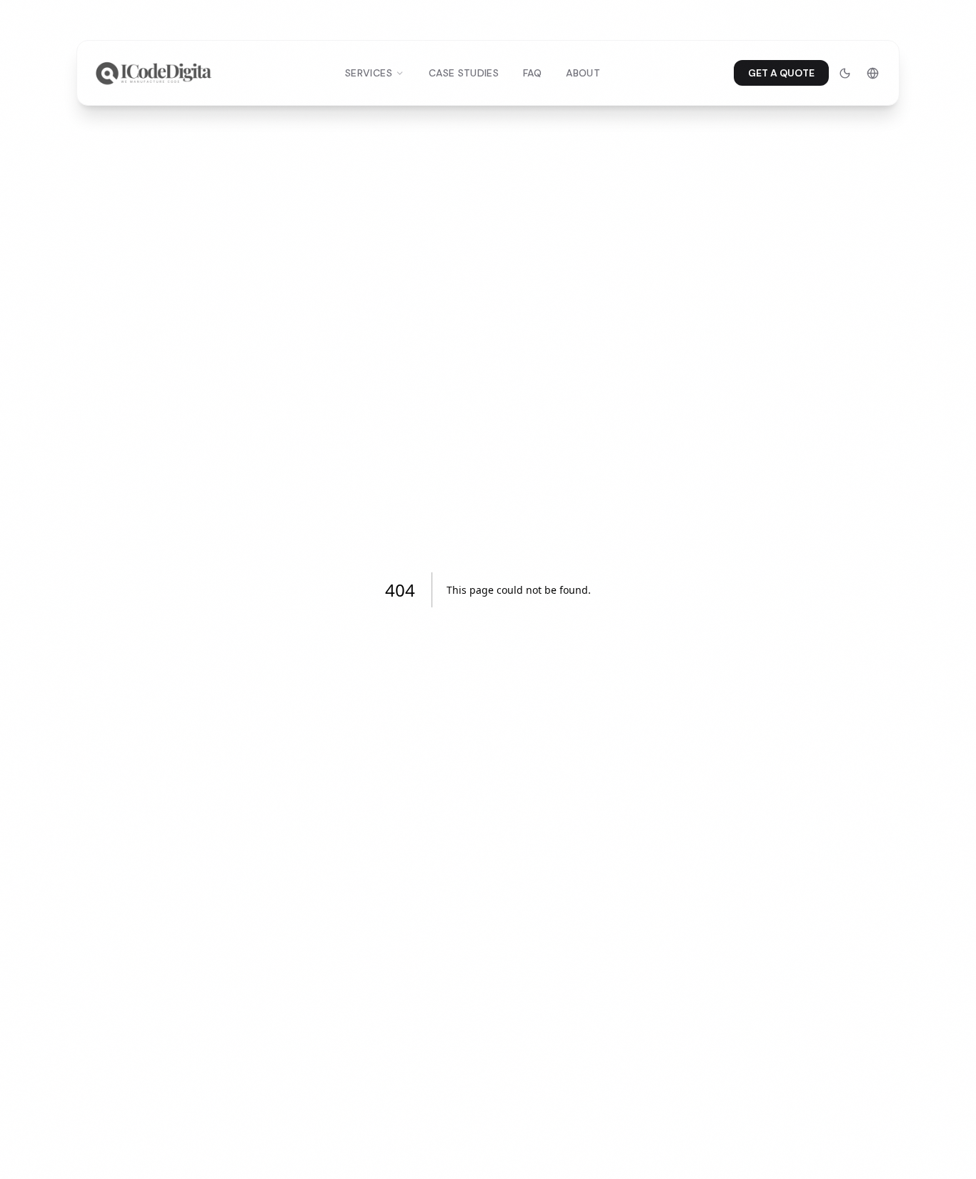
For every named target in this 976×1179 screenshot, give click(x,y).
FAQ (532, 72)
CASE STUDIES (464, 72)
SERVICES (368, 72)
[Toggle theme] (845, 73)
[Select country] (873, 73)
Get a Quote (781, 72)
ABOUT (583, 72)
